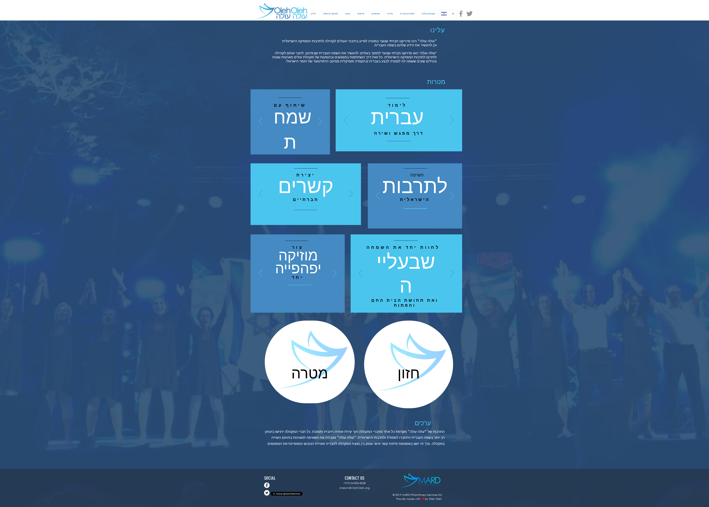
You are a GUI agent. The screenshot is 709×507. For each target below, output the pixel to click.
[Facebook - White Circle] (267, 485)
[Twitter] (469, 14)
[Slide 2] (293, 148)
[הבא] (320, 122)
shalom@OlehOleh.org (354, 488)
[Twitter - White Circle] (267, 493)
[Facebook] (461, 14)
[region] (310, 362)
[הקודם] (260, 122)
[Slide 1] (288, 149)
